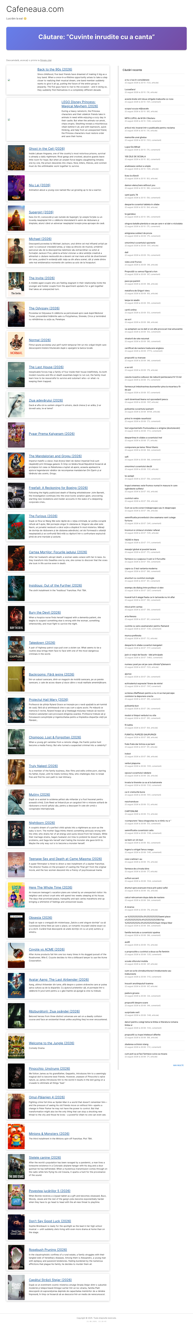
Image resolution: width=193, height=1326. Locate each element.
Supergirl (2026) (41, 212)
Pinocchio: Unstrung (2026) (49, 1068)
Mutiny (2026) (39, 794)
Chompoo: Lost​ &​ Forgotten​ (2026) (55, 737)
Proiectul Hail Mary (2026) (48, 700)
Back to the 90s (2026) (54, 69)
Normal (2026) (40, 340)
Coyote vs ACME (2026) (47, 949)
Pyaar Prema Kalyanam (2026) (52, 434)
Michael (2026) (40, 239)
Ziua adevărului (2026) (46, 400)
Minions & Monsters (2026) (49, 1134)
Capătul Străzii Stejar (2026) (50, 1280)
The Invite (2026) (42, 278)
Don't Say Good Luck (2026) (50, 1221)
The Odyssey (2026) (44, 308)
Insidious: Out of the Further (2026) (55, 585)
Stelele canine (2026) (45, 1157)
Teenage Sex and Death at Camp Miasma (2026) (65, 859)
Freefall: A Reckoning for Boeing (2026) (58, 488)
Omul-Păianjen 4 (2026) (47, 1097)
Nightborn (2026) (42, 823)
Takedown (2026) (42, 643)
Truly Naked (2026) (43, 766)
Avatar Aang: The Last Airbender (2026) (59, 979)
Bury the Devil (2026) (45, 612)
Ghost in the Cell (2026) (47, 149)
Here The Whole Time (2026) (50, 887)
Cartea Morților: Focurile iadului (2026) (58, 552)
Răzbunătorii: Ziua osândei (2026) (54, 1011)
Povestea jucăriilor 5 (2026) (50, 1191)
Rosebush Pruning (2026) (48, 1250)
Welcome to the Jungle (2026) (51, 1043)
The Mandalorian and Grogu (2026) (55, 456)
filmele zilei (45, 60)
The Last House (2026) (46, 367)
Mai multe (178, 1065)
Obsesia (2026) (40, 918)
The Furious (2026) (43, 516)
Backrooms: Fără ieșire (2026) (51, 674)
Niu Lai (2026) (39, 185)
